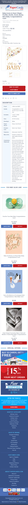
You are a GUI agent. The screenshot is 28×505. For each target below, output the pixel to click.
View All (14, 450)
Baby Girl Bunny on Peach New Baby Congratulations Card (14, 256)
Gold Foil (20, 132)
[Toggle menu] (1, 7)
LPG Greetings (14, 442)
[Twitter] (11, 98)
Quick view (7, 226)
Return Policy (14, 464)
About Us (14, 473)
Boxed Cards (14, 420)
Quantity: (5, 81)
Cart (26, 7)
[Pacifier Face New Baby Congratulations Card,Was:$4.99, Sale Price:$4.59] (14, 203)
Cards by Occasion (14, 416)
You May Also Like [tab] (14, 187)
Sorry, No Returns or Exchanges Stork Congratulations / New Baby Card (14, 295)
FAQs (14, 461)
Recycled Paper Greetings (14, 448)
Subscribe (14, 407)
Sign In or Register (14, 457)
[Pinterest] (16, 98)
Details (20, 226)
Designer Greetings (14, 434)
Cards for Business (14, 422)
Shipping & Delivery (14, 463)
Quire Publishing (7, 35)
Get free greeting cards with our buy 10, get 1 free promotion (14, 3)
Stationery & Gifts (14, 424)
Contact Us (14, 485)
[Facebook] (3, 98)
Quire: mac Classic (16, 128)
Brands (14, 427)
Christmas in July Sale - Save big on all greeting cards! (14, 1)
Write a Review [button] (6, 22)
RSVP (14, 438)
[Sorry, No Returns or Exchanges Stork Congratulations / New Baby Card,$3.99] (14, 281)
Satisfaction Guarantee (14, 475)
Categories (14, 425)
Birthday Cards (14, 414)
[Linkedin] (13, 98)
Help (14, 459)
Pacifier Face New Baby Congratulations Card (14, 217)
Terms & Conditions (14, 481)
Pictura (14, 436)
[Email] (6, 98)
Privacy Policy (14, 479)
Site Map (14, 483)
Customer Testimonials (14, 477)
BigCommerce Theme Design (9, 501)
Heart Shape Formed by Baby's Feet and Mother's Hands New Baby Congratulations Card (14, 334)
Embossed (14, 132)
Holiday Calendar (14, 466)
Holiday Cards (14, 418)
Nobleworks (14, 444)
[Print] (8, 98)
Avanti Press (14, 440)
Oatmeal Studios (14, 446)
